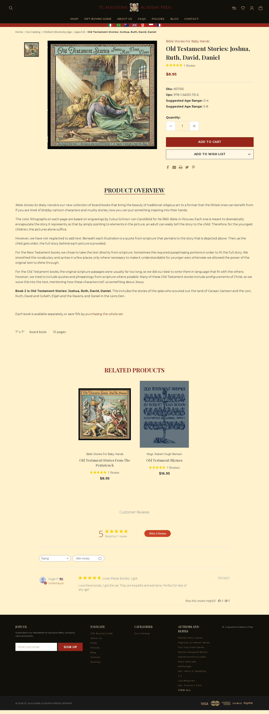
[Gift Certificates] (234, 7)
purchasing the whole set (104, 314)
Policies (158, 19)
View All (184, 690)
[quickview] (123, 397)
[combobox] (55, 558)
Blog (174, 19)
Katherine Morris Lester (192, 656)
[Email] (174, 167)
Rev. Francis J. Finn (190, 685)
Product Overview (134, 190)
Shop (74, 19)
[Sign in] (251, 7)
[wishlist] (243, 7)
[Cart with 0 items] (260, 7)
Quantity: (173, 117)
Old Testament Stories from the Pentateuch (104, 462)
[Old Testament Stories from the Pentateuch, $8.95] (105, 414)
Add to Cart (104, 437)
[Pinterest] (193, 167)
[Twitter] (187, 167)
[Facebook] (168, 167)
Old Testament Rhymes (164, 460)
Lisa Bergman (186, 680)
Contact (191, 19)
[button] (134, 25)
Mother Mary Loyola (190, 637)
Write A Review (157, 533)
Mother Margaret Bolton (193, 652)
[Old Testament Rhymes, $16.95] (164, 414)
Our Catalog (142, 633)
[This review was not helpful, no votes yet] (226, 601)
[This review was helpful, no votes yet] (219, 601)
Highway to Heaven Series (194, 642)
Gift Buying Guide (97, 19)
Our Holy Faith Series (191, 647)
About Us (124, 19)
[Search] (10, 7)
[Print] (180, 167)
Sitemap (95, 662)
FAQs (142, 19)
